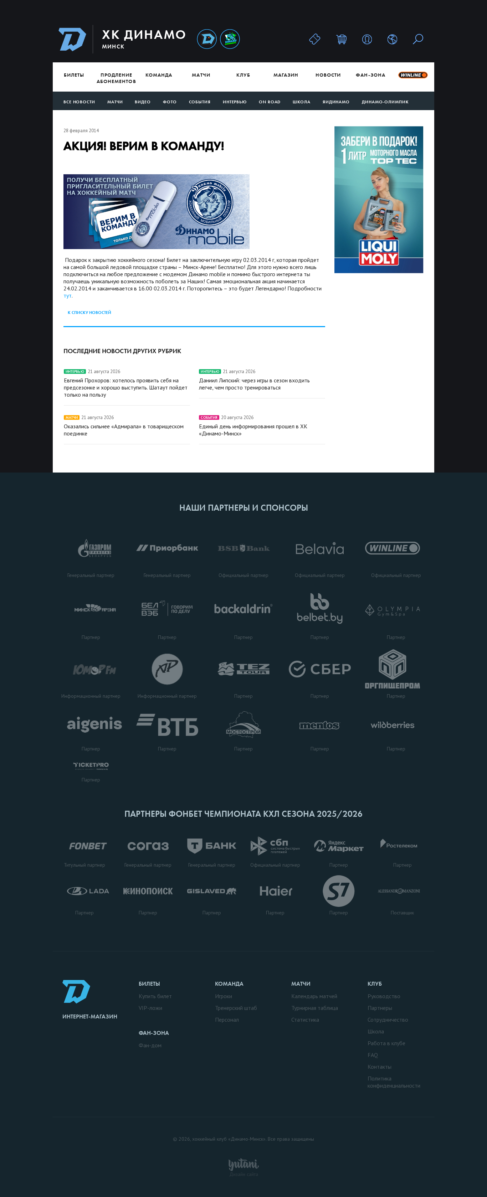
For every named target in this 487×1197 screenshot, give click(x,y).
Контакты (379, 1066)
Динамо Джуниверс (230, 39)
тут (67, 295)
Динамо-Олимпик (385, 102)
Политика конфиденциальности (394, 1082)
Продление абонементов (116, 78)
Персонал (227, 1019)
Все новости (79, 102)
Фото (170, 102)
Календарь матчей (314, 996)
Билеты (74, 75)
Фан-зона (370, 75)
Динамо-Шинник (207, 39)
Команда (158, 75)
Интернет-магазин (89, 1016)
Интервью (235, 102)
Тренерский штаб (236, 1007)
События (200, 102)
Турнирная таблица (314, 1007)
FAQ (373, 1054)
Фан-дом (150, 1045)
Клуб (243, 75)
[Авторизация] (367, 39)
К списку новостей (89, 312)
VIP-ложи (150, 1007)
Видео (143, 102)
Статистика (305, 1019)
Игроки (223, 996)
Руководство (384, 996)
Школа (302, 102)
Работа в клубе (386, 1043)
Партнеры (380, 1007)
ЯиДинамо (336, 102)
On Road (270, 102)
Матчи (201, 75)
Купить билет (155, 996)
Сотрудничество (388, 1019)
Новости (328, 75)
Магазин (285, 75)
